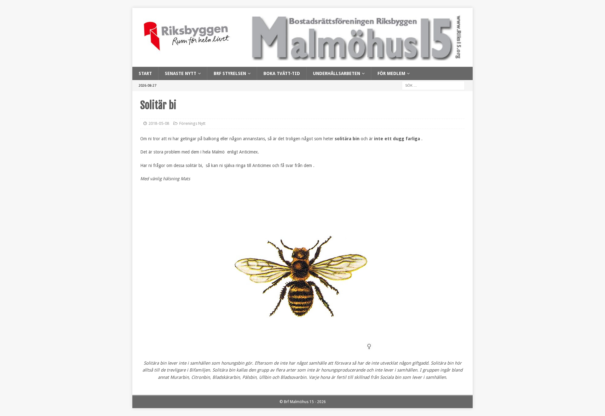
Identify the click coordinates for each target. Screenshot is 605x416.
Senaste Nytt (180, 73)
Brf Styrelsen (230, 73)
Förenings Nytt (192, 123)
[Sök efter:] (433, 85)
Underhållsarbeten (336, 73)
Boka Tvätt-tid (281, 73)
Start (145, 73)
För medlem (391, 73)
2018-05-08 (158, 123)
